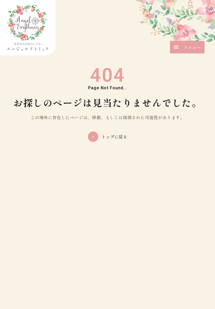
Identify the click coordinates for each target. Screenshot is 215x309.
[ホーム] (28, 28)
